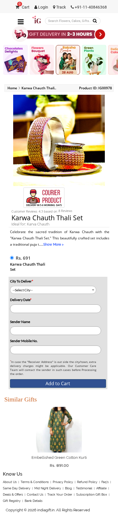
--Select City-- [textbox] (23, 290)
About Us (10, 482)
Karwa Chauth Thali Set (27, 267)
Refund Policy (87, 482)
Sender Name (20, 322)
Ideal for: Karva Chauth (30, 224)
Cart (24, 7)
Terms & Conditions (35, 482)
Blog (68, 488)
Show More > (53, 245)
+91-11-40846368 (90, 7)
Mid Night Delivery (47, 488)
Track (60, 7)
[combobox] (53, 290)
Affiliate (101, 488)
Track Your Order (59, 494)
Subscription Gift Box (91, 494)
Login (42, 7)
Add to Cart (58, 383)
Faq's (105, 482)
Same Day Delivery (16, 488)
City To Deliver (21, 281)
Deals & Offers (13, 494)
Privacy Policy (63, 482)
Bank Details (33, 501)
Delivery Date (21, 300)
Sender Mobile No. (24, 341)
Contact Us (35, 494)
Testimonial (84, 488)
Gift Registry (12, 501)
